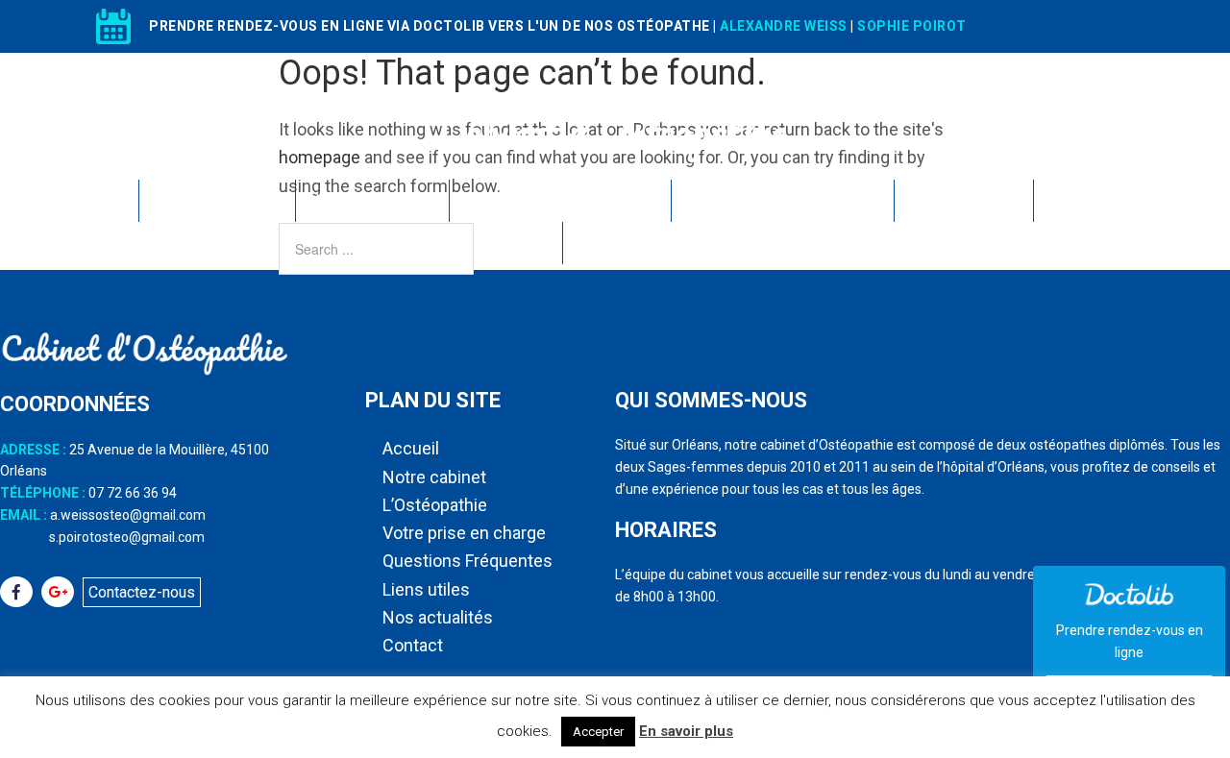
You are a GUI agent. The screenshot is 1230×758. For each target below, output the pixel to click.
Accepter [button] (598, 731)
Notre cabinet (215, 200)
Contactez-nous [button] (141, 592)
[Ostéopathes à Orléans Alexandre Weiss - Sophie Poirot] (615, 163)
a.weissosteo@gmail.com (128, 515)
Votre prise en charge (558, 200)
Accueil (85, 200)
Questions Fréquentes (781, 200)
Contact (615, 242)
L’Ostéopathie (370, 200)
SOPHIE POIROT (912, 26)
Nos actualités (1114, 200)
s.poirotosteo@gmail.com (127, 537)
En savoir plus (686, 731)
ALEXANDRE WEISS (784, 26)
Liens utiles (962, 200)
